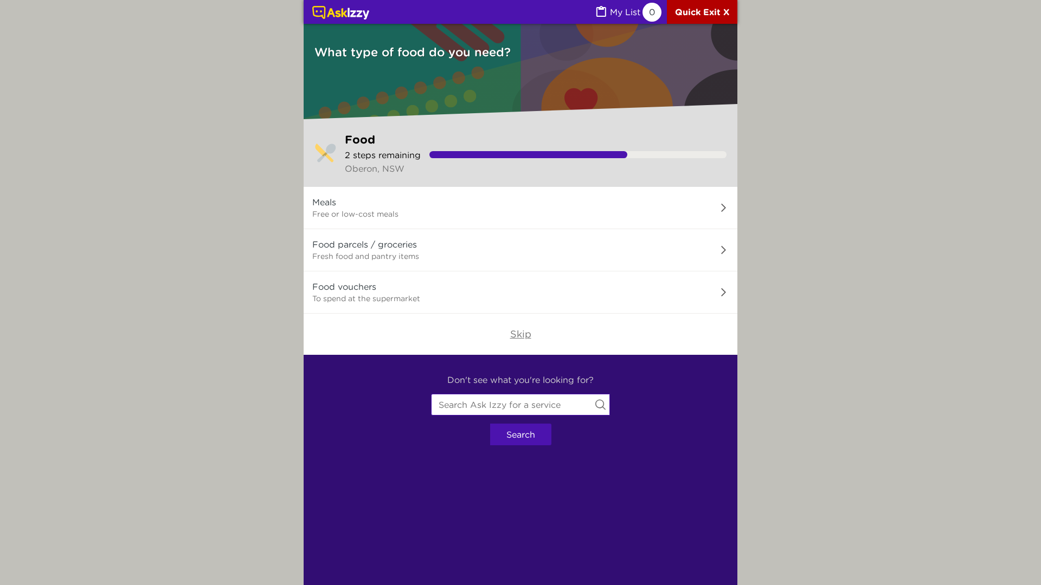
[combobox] (520, 404)
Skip (520, 334)
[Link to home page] (340, 13)
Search (520, 434)
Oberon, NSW (374, 168)
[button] (520, 208)
